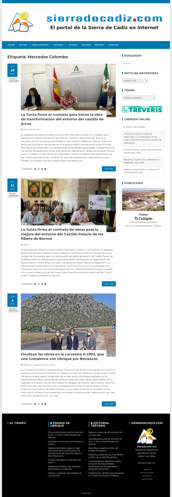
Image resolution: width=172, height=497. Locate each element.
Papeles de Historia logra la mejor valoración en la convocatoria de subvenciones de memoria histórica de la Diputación (65, 452)
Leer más (109, 169)
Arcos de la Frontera (32, 130)
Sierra (45, 365)
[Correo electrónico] (45, 169)
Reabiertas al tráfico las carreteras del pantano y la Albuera (64, 467)
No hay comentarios (13, 80)
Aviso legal (146, 469)
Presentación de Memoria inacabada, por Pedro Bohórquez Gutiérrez (106, 474)
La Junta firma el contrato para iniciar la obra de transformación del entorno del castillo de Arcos (62, 119)
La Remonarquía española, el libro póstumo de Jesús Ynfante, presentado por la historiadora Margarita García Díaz (105, 465)
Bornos (27, 245)
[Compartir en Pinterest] (42, 169)
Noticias (23, 45)
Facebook (73, 45)
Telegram (86, 45)
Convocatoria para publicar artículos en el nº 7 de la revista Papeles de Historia (65, 435)
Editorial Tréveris (100, 424)
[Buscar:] (143, 63)
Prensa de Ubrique (60, 424)
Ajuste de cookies (146, 479)
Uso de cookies (146, 476)
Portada (11, 45)
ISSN (140, 456)
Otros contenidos (40, 45)
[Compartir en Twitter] (38, 169)
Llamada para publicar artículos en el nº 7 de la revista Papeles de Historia (105, 441)
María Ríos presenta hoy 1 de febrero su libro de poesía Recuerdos (106, 456)
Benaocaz (28, 365)
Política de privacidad (147, 472)
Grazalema (37, 365)
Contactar (113, 45)
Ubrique (52, 365)
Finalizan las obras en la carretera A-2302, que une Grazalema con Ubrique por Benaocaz (62, 356)
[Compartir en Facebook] (35, 169)
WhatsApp (99, 45)
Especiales (58, 45)
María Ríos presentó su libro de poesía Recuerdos (103, 449)
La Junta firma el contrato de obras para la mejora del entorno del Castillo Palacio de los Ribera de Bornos (62, 234)
